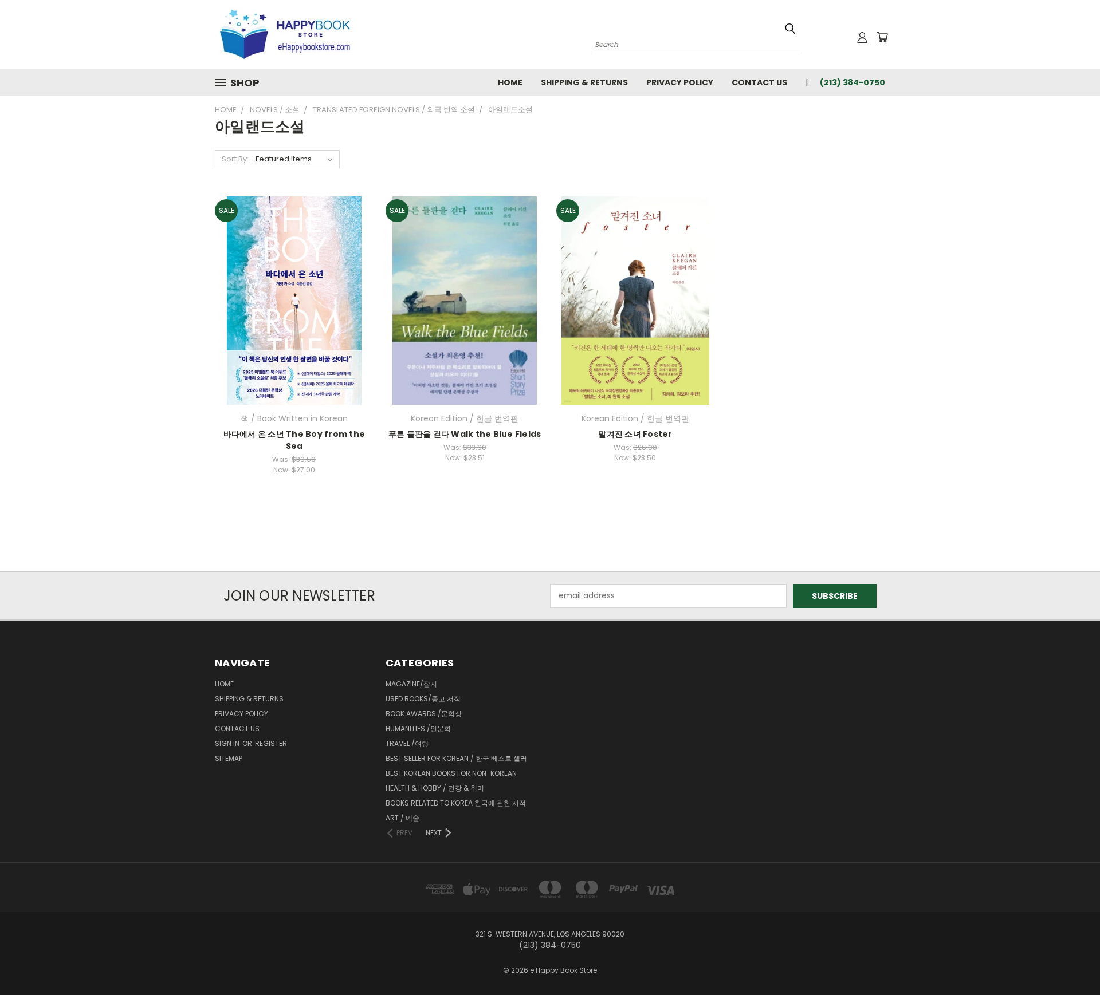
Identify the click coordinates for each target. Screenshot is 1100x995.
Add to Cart (294, 320)
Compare (290, 299)
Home (510, 82)
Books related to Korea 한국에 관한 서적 (456, 803)
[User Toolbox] (862, 37)
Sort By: (235, 158)
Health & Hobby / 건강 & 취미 (435, 788)
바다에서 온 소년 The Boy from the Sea (294, 440)
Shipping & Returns (584, 82)
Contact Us (759, 82)
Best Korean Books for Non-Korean (451, 773)
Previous (1070, 959)
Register (271, 743)
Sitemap (228, 758)
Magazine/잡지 (411, 684)
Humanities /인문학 (418, 728)
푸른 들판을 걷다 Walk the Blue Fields (464, 434)
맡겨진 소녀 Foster (635, 434)
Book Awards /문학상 (424, 713)
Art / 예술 (402, 818)
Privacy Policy (679, 82)
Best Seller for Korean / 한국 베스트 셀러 (456, 758)
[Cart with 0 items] (882, 37)
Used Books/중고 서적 (423, 699)
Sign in (228, 743)
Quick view (294, 277)
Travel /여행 (407, 743)
